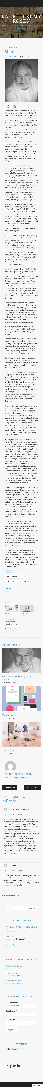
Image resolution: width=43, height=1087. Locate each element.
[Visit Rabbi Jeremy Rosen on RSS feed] (7, 1067)
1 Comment (21, 931)
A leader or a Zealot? (14, 966)
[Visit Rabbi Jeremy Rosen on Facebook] (11, 1067)
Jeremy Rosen (11, 56)
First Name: (11, 1011)
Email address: (12, 1002)
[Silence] (11, 608)
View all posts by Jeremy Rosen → (18, 778)
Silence (8, 613)
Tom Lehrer (8, 715)
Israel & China (32, 788)
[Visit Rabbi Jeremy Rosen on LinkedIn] (18, 1067)
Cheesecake (9, 788)
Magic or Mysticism (13, 981)
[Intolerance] (12, 625)
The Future (8, 750)
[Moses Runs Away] (27, 608)
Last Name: (11, 1019)
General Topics (12, 47)
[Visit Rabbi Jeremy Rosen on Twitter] (14, 1067)
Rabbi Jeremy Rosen (21, 19)
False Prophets (12, 973)
